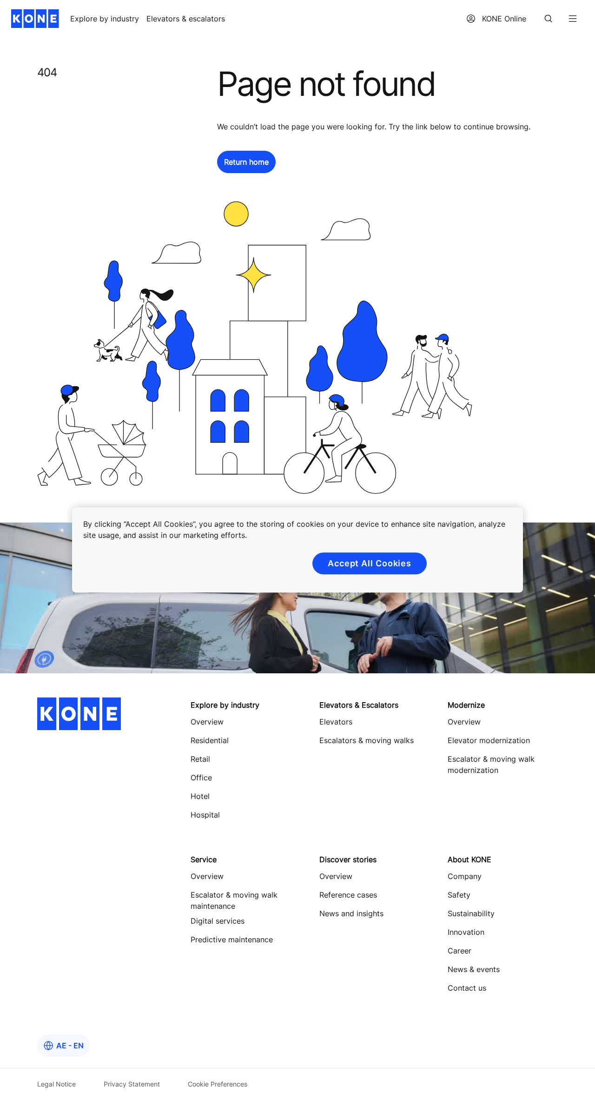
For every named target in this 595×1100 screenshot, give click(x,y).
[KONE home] (35, 18)
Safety (459, 894)
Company (465, 876)
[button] (246, 162)
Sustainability (471, 913)
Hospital (205, 814)
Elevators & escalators (185, 18)
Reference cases (348, 894)
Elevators (335, 721)
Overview (207, 721)
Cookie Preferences (217, 1084)
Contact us (467, 988)
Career (459, 950)
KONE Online (504, 18)
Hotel (200, 796)
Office (201, 777)
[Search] (548, 18)
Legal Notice (56, 1084)
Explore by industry (104, 18)
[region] (297, 549)
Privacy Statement (132, 1084)
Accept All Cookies (369, 563)
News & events (474, 969)
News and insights (351, 913)
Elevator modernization (489, 740)
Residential (210, 740)
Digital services (218, 921)
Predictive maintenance (232, 939)
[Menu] (573, 18)
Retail (200, 759)
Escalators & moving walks (366, 740)
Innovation (466, 932)
